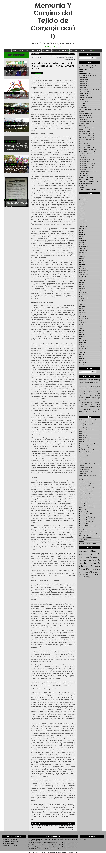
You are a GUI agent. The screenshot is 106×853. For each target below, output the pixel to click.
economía (86, 554)
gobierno (97, 557)
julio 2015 (81, 230)
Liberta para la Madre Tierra (86, 127)
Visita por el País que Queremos (87, 189)
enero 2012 (82, 314)
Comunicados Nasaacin (11, 123)
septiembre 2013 (83, 274)
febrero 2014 (82, 264)
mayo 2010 (82, 354)
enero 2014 (82, 266)
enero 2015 (82, 242)
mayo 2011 (82, 330)
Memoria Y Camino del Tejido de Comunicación (53, 21)
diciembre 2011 (83, 316)
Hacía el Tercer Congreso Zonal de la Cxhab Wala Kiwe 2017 (16, 111)
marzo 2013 (82, 286)
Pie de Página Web (84, 157)
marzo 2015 (82, 238)
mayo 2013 (82, 282)
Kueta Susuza (82, 125)
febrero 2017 (82, 196)
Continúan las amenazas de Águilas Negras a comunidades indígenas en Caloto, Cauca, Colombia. (16, 203)
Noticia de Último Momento (12, 68)
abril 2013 (81, 284)
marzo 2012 (82, 310)
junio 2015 (82, 232)
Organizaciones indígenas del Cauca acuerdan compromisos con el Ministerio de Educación (16, 72)
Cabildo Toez (82, 87)
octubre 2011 (82, 320)
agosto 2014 (82, 252)
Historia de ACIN (83, 119)
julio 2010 (81, 350)
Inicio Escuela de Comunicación (87, 121)
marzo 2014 (82, 262)
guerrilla (84, 563)
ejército (95, 554)
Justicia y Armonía (84, 123)
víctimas (87, 576)
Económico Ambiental (85, 107)
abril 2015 (81, 236)
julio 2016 (81, 206)
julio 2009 (81, 364)
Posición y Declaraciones (60, 50)
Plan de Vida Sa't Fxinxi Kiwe (86, 167)
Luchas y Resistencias (86, 50)
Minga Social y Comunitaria (86, 135)
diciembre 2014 (83, 244)
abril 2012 (81, 308)
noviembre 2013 (83, 270)
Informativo (46, 50)
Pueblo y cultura (83, 173)
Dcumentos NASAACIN (85, 99)
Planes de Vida (35, 50)
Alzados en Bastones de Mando (87, 67)
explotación (82, 557)
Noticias (81, 141)
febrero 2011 (82, 336)
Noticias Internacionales (85, 143)
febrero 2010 (82, 360)
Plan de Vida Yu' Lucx (84, 169)
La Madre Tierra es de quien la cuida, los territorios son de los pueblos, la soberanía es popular (64, 57)
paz (98, 572)
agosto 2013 (82, 276)
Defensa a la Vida (83, 101)
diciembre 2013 (83, 268)
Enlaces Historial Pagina (85, 117)
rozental (86, 574)
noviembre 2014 (83, 246)
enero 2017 (82, 198)
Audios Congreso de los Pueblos (87, 69)
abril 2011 (81, 332)
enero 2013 (82, 290)
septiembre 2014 (83, 250)
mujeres (91, 569)
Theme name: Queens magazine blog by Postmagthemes (61, 852)
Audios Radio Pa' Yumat (85, 73)
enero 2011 (82, 338)
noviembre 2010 (83, 342)
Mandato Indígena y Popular (86, 129)
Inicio (14, 50)
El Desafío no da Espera (85, 113)
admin (14, 75)
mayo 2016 (82, 210)
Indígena (94, 563)
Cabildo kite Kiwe (83, 81)
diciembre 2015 (83, 220)
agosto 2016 (82, 204)
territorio (94, 575)
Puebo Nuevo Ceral (84, 175)
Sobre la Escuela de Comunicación (88, 179)
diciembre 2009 (83, 362)
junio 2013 (82, 280)
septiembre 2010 (83, 346)
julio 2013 (81, 278)
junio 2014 (82, 256)
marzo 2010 (82, 358)
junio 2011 (82, 328)
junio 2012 (82, 304)
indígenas (85, 565)
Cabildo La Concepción (85, 83)
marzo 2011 (82, 334)
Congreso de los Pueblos (85, 93)
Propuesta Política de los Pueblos (88, 171)
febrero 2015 (82, 240)
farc (89, 557)
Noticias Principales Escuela (86, 147)
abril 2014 (81, 260)
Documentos (82, 103)
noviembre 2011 (83, 318)
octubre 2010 (82, 344)
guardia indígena (89, 560)
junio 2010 (82, 352)
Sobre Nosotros (23, 50)
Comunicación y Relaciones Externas (89, 89)
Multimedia (73, 50)
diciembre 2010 (83, 340)
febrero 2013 (82, 288)
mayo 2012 (82, 306)
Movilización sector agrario (86, 137)
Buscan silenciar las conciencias (87, 75)
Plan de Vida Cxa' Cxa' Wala (86, 159)
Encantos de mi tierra (85, 115)
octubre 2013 (82, 272)
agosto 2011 (82, 324)
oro (94, 572)
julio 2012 (81, 302)
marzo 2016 (82, 214)
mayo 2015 (82, 234)
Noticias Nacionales (36, 73)
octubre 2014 (82, 248)
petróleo (81, 574)
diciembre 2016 (83, 200)
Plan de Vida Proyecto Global (87, 163)
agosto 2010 (82, 348)
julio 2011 (81, 326)
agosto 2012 (82, 300)
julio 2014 (81, 254)
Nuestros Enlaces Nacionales (87, 151)
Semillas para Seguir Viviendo (87, 177)
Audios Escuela (83, 71)
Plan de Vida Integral (84, 161)
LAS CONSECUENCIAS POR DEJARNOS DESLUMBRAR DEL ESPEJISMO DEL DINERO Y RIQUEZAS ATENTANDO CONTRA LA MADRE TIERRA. (16, 169)
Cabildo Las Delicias (84, 85)
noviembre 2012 (83, 294)
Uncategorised (83, 185)
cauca (88, 551)
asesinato (81, 551)
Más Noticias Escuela (84, 131)
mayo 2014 (82, 258)
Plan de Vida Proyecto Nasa (86, 165)
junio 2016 (82, 208)
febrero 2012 (82, 312)
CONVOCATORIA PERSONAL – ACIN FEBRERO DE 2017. (16, 96)
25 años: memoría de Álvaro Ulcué (88, 65)
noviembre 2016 (83, 202)
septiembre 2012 (83, 298)
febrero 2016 (82, 216)
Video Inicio (82, 187)
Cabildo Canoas (83, 77)
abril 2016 (81, 212)
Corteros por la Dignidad (85, 97)
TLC (81, 576)
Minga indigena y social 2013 (86, 133)
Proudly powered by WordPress (36, 852)
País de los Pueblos (84, 155)
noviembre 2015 (83, 222)
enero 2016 (82, 218)
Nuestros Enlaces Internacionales (88, 149)
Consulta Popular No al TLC (86, 95)
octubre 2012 (82, 296)
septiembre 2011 (83, 322)
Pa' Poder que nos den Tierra (87, 153)
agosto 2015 (82, 228)
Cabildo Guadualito (84, 79)
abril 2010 (81, 356)
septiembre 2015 (83, 226)
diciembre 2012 (83, 292)
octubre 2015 (82, 224)
